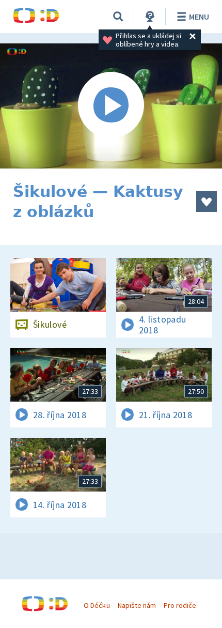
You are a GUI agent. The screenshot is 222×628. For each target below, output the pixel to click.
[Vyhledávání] (118, 16)
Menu (199, 16)
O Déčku (96, 605)
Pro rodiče (180, 605)
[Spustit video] (111, 106)
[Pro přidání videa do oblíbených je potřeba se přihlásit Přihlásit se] (206, 201)
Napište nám (137, 605)
